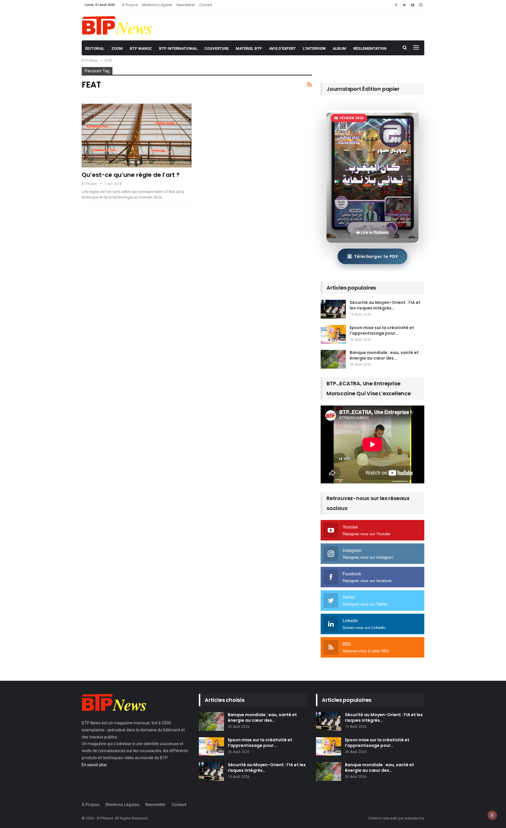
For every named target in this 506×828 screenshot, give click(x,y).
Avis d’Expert (282, 48)
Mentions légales (157, 5)
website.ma (414, 818)
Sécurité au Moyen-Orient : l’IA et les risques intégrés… (385, 305)
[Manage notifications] (492, 815)
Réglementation (370, 48)
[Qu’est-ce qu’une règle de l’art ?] (137, 135)
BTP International (178, 48)
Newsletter (186, 5)
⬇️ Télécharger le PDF (372, 256)
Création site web (382, 818)
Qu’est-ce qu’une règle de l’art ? (131, 175)
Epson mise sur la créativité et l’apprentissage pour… (382, 330)
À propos (130, 5)
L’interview (314, 48)
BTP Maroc (141, 48)
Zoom (117, 48)
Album (339, 48)
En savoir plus (94, 764)
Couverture (216, 48)
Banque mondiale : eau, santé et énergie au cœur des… (384, 355)
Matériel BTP (249, 48)
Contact (205, 5)
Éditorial (94, 48)
